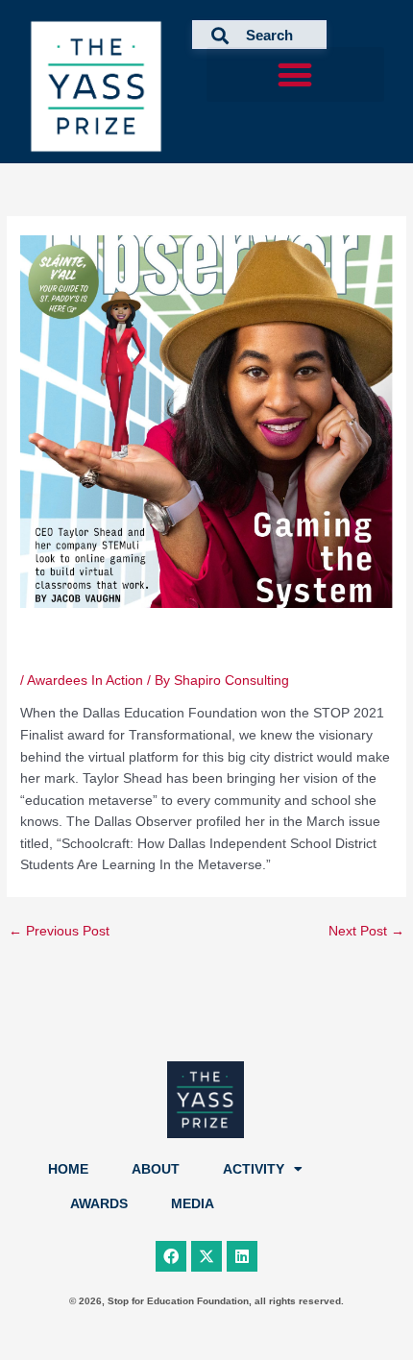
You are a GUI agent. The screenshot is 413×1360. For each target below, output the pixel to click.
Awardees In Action (85, 680)
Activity (253, 1169)
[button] (295, 74)
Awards (99, 1204)
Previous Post (59, 931)
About (156, 1169)
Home (68, 1169)
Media (192, 1204)
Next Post (366, 931)
